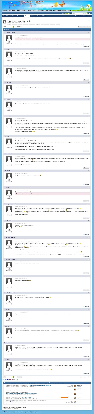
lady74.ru (32, 411)
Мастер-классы (41, 10)
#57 (88, 309)
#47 (88, 136)
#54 (88, 259)
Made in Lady (8, 397)
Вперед (18, 26)
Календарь (33, 15)
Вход (63, 13)
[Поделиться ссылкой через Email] (14, 379)
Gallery (43, 15)
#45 (88, 99)
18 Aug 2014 (79, 389)
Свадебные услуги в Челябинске (25, 400)
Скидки (69, 10)
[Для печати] (15, 379)
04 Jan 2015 (79, 393)
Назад (4, 26)
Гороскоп (29, 10)
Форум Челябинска (21, 10)
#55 (88, 276)
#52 (88, 220)
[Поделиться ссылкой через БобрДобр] (12, 379)
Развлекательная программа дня (39, 400)
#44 (88, 82)
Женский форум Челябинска (9, 15)
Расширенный (89, 13)
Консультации (49, 10)
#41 (88, 32)
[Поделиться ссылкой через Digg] (5, 379)
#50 (88, 187)
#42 (88, 49)
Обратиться (86, 46)
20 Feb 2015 (79, 386)
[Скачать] (17, 379)
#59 (88, 342)
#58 (88, 326)
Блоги (34, 10)
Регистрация (67, 13)
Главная (5, 10)
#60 (88, 359)
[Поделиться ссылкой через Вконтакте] (9, 379)
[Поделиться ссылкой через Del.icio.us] (7, 379)
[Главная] (11, 5)
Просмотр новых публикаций (81, 15)
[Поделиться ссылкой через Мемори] (10, 379)
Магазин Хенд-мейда (16, 397)
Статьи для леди (12, 10)
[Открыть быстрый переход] (90, 16)
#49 (88, 170)
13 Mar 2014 (79, 402)
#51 (88, 204)
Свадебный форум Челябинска (12, 385)
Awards (38, 15)
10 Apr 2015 (79, 398)
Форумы (27, 15)
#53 (88, 237)
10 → (37, 398)
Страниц (8, 26)
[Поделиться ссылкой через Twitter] (3, 379)
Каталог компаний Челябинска (59, 10)
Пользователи (20, 15)
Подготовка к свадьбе (23, 385)
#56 (88, 292)
